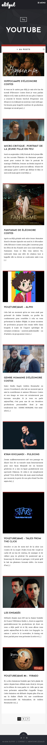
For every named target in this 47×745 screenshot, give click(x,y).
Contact (21, 741)
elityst (8, 4)
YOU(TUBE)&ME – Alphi (18, 307)
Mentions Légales (36, 741)
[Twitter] (21, 738)
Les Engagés (12, 613)
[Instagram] (26, 738)
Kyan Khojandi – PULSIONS (21, 454)
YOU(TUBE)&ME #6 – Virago (21, 676)
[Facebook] (24, 738)
